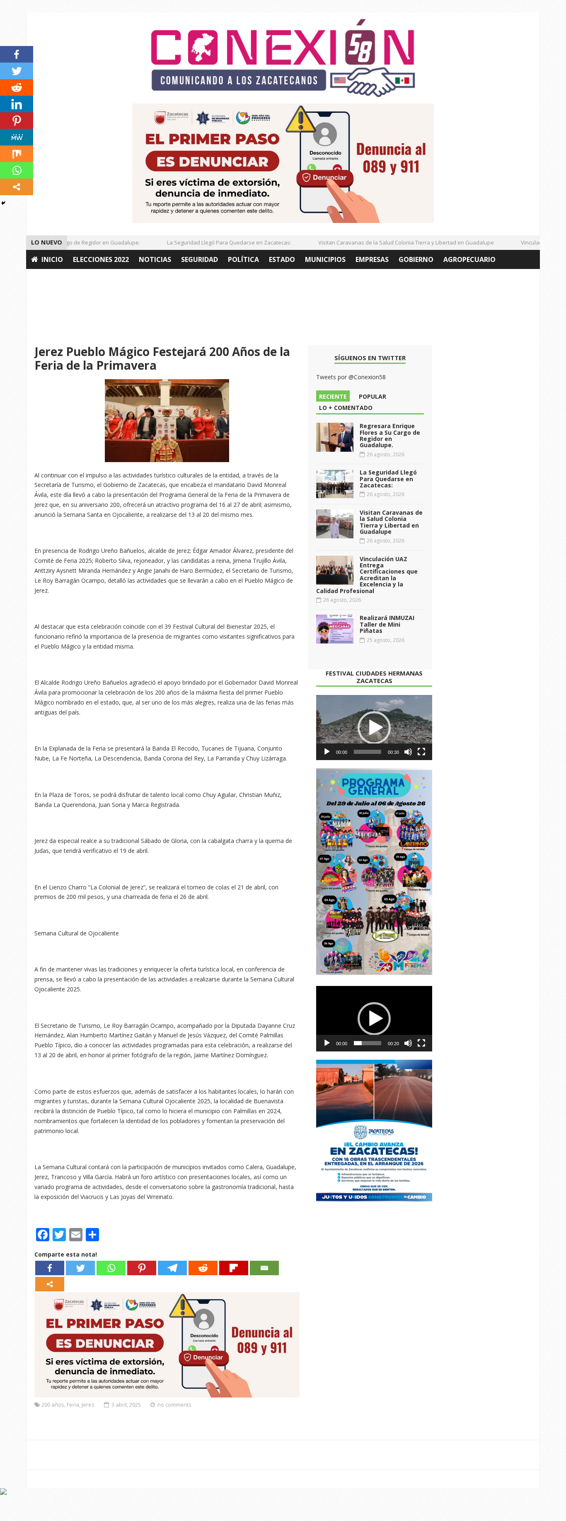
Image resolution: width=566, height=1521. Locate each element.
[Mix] (16, 153)
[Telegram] (172, 1268)
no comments (174, 1404)
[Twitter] (80, 1268)
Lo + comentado (345, 408)
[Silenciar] (408, 752)
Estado (282, 259)
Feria (73, 1404)
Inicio (52, 259)
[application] (374, 727)
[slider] (367, 752)
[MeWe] (16, 137)
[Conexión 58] (283, 58)
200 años (52, 1404)
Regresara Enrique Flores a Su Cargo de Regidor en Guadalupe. (390, 435)
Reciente (333, 396)
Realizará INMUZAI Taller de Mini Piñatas (387, 624)
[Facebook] (49, 1268)
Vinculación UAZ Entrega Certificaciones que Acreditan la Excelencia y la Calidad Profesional (367, 575)
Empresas (372, 259)
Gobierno (416, 259)
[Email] (264, 1268)
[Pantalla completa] (421, 752)
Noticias (155, 259)
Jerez (88, 1404)
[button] (374, 727)
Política (243, 259)
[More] (49, 1284)
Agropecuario (469, 259)
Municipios (325, 259)
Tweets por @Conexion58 (351, 377)
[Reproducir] (327, 752)
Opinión (46, 278)
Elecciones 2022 (101, 259)
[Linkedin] (16, 104)
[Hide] (3, 203)
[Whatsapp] (111, 1268)
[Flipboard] (233, 1268)
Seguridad (199, 259)
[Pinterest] (141, 1268)
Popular (372, 396)
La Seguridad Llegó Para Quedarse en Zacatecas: (216, 242)
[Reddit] (203, 1268)
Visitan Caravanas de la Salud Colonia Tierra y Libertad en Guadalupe (393, 242)
